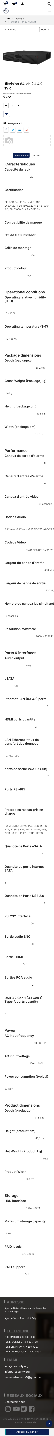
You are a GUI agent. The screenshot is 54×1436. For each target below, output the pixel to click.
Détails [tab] (36, 155)
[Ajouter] (18, 105)
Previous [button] (12, 29)
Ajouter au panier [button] (27, 1431)
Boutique (19, 18)
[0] (4, 4)
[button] (6, 114)
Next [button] (43, 29)
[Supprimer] (6, 105)
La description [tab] (21, 155)
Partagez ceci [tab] (14, 123)
